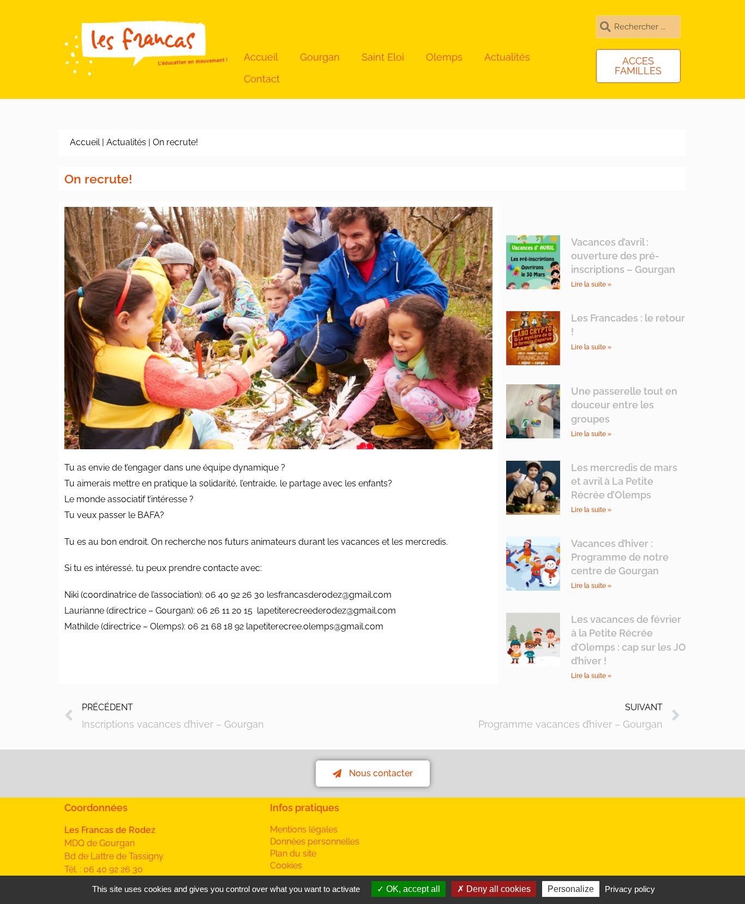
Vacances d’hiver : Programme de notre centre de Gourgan (620, 557)
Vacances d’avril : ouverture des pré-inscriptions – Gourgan (623, 255)
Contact (262, 79)
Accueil (261, 57)
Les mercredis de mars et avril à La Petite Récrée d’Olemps (624, 481)
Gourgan (320, 57)
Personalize (571, 889)
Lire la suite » (591, 284)
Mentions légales (304, 829)
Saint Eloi (383, 57)
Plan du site (293, 853)
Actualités (507, 57)
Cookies (286, 865)
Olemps (444, 57)
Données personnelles (314, 841)
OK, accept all (412, 889)
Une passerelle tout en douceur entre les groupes (624, 404)
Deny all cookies (497, 889)
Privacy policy (630, 889)
